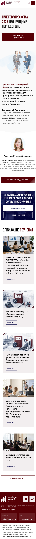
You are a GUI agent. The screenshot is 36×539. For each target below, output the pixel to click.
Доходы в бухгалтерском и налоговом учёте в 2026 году (18, 457)
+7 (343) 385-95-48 (9, 519)
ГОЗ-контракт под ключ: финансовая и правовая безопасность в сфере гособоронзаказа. (18, 358)
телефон (5, 515)
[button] (18, 37)
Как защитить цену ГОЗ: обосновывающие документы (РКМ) (17, 314)
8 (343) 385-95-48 (20, 2)
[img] (29, 3)
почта (21, 515)
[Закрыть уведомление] (35, 524)
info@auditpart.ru (26, 519)
